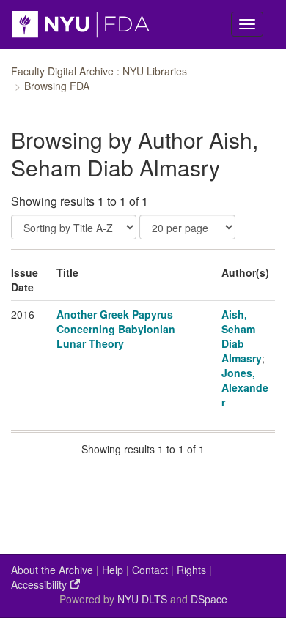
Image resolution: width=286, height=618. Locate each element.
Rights (191, 569)
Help (112, 569)
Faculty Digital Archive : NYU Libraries (99, 71)
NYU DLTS (142, 599)
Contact (150, 569)
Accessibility (40, 584)
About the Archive (52, 569)
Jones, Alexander (244, 387)
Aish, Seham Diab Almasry (241, 336)
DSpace (209, 599)
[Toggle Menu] (247, 24)
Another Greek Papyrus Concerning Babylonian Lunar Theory (115, 329)
